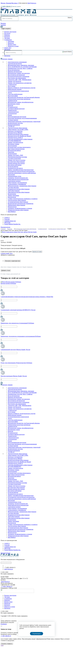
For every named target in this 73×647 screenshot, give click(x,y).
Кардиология (12, 197)
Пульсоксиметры (13, 166)
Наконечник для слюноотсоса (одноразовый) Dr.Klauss (17, 323)
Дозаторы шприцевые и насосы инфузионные (22, 173)
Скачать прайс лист (7, 253)
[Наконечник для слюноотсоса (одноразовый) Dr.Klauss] (3, 321)
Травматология (12, 100)
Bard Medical (11, 211)
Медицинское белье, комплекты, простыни (21, 65)
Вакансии (11, 43)
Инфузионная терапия (14, 89)
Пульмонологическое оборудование (19, 189)
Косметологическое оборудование (18, 134)
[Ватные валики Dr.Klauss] (11, 282)
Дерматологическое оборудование (18, 210)
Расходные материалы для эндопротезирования (22, 118)
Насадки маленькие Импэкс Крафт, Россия (14, 376)
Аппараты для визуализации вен (18, 178)
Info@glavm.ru (32, 3)
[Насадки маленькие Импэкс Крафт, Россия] (3, 374)
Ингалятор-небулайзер (14, 165)
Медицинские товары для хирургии (19, 73)
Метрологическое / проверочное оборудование (22, 186)
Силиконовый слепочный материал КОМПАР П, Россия (18, 310)
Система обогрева (13, 187)
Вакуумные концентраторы (16, 149)
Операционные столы (14, 176)
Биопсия (10, 105)
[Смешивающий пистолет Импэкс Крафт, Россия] (3, 348)
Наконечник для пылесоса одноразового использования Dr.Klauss (21, 336)
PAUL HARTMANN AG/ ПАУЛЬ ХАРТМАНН (22, 67)
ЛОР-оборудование (14, 190)
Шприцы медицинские (15, 71)
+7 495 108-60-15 (6, 636)
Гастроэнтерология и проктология (18, 91)
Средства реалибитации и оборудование (20, 139)
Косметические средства (15, 123)
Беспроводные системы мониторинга (19, 147)
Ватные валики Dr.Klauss (8, 283)
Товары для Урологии (14, 81)
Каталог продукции (10, 31)
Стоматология (12, 84)
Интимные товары (13, 144)
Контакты (7, 49)
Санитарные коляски (14, 181)
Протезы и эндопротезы (15, 131)
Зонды (10, 92)
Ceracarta (7, 219)
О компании (8, 39)
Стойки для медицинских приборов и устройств (22, 198)
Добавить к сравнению (8, 255)
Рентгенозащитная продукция (17, 116)
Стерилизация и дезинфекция (17, 184)
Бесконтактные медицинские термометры (20, 203)
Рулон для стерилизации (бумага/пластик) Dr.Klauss (16, 363)
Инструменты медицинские (16, 75)
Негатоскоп (11, 174)
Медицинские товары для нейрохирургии (20, 102)
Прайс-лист (7, 48)
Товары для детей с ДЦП (15, 155)
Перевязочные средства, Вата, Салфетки (20, 68)
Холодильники (12, 145)
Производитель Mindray (15, 133)
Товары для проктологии (15, 142)
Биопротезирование (14, 124)
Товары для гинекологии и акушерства (20, 83)
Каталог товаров (7, 59)
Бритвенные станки (14, 104)
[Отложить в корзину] (2, 290)
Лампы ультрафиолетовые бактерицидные (21, 170)
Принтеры (11, 152)
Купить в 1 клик (37, 251)
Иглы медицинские (14, 70)
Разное (10, 115)
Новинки (7, 35)
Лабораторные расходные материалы (19, 99)
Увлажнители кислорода (15, 168)
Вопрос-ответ (12, 44)
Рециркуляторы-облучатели (16, 163)
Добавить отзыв (5, 270)
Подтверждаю (36, 633)
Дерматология (12, 110)
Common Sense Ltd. (10, 221)
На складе (7, 33)
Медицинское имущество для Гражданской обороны (24, 97)
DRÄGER (7, 222)
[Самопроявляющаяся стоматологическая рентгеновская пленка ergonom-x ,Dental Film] (3, 295)
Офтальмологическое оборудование (19, 192)
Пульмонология (12, 107)
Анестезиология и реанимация (17, 62)
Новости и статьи (13, 46)
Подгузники (11, 86)
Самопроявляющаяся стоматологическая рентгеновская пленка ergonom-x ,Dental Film (27, 296)
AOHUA (7, 217)
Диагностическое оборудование (17, 128)
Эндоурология (12, 113)
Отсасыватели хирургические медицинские (21, 171)
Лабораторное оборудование (16, 205)
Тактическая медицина (15, 63)
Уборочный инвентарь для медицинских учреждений (24, 121)
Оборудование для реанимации (17, 182)
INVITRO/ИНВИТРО (14, 141)
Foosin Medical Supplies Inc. (12, 224)
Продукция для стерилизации (17, 78)
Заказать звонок (16, 6)
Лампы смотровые (13, 195)
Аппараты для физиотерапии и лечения (20, 208)
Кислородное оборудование (16, 161)
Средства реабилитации (15, 94)
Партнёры (11, 41)
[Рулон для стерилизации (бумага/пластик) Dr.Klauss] (3, 361)
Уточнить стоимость (6, 643)
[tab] (12, 261)
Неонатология (12, 207)
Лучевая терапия (13, 120)
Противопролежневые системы (17, 157)
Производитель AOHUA (15, 137)
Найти (69, 17)
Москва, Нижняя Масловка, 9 (10, 3)
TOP (2, 645)
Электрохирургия (13, 112)
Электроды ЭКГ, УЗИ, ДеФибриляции (19, 79)
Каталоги (7, 36)
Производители (5, 227)
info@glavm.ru (8, 569)
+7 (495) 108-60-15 (6, 6)
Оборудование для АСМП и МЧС (18, 129)
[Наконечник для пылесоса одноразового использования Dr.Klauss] (3, 334)
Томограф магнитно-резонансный (18, 179)
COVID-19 (11, 126)
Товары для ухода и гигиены (16, 160)
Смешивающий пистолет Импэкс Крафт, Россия (15, 349)
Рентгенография (13, 96)
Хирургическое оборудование (17, 200)
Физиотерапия (12, 153)
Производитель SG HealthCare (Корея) (19, 136)
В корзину (4, 624)
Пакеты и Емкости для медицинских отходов (21, 87)
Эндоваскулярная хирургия (16, 108)
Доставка (7, 38)
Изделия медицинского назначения (18, 76)
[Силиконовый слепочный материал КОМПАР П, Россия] (3, 308)
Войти (4, 8)
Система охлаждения (14, 158)
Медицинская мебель (14, 150)
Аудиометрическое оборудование (18, 202)
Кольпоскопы (12, 194)
